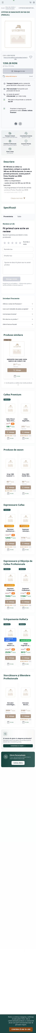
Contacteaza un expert (17, 746)
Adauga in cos (19, 71)
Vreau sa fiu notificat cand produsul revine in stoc (15, 58)
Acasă (2, 8)
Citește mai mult (18, 198)
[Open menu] (3, 2)
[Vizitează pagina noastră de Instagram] (20, 124)
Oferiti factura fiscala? (10, 324)
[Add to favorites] (30, 57)
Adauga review (11, 279)
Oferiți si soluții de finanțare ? (12, 304)
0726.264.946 (16, 96)
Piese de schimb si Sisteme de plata (10, 8)
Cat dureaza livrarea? (9, 314)
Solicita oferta (18, 763)
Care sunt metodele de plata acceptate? (15, 309)
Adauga (18, 370)
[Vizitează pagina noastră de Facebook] (16, 124)
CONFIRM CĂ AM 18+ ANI (20, 1029)
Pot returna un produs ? (10, 319)
